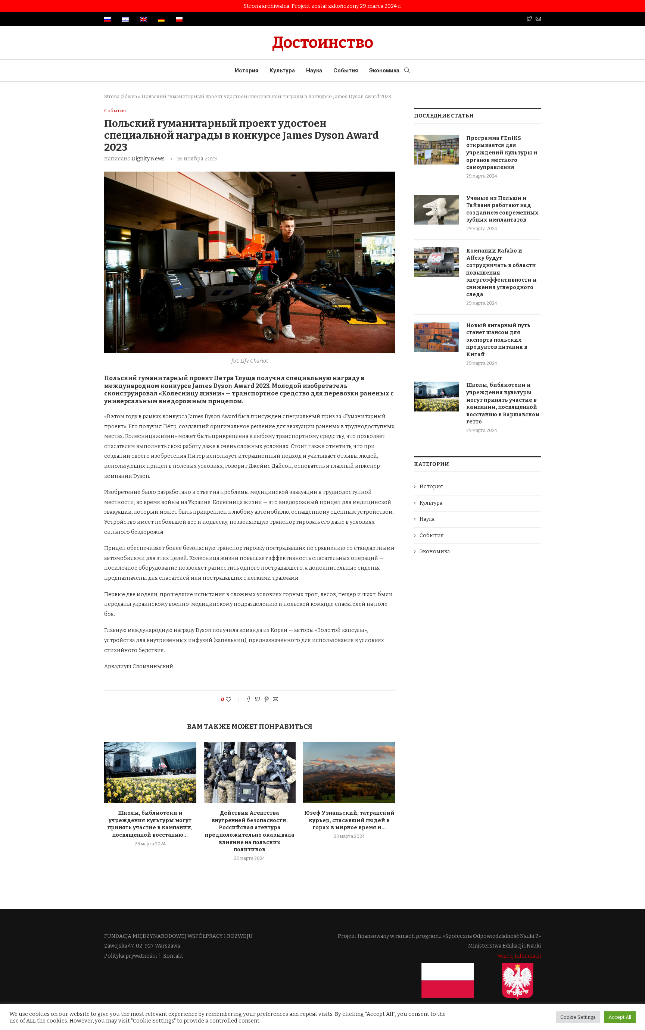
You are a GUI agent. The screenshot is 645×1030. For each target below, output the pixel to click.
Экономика (384, 70)
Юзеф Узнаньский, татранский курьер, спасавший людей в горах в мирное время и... (349, 820)
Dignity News (148, 159)
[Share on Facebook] (248, 699)
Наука (314, 70)
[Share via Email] (275, 699)
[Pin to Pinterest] (266, 699)
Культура (282, 70)
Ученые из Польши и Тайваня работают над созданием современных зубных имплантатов (502, 209)
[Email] (538, 19)
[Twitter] (529, 19)
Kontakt (173, 956)
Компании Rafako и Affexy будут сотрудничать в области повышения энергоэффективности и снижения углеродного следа (501, 273)
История (246, 70)
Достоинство (322, 42)
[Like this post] (233, 699)
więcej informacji (519, 956)
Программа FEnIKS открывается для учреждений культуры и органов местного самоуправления (502, 152)
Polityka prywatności (130, 956)
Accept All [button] (619, 1017)
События (345, 70)
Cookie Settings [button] (578, 1017)
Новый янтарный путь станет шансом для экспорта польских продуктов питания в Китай (498, 340)
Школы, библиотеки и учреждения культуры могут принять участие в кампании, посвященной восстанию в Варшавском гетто (502, 403)
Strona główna (120, 96)
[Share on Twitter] (257, 699)
